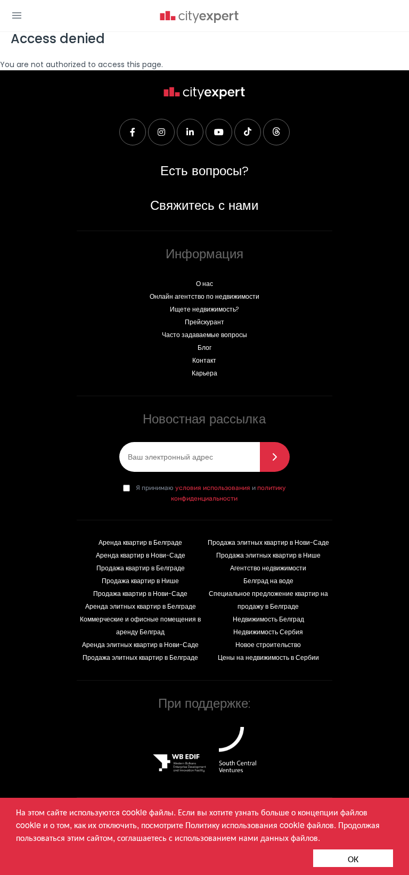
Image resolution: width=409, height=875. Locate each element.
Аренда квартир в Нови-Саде (140, 555)
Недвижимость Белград (268, 619)
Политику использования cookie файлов (259, 825)
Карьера (204, 373)
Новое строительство (268, 644)
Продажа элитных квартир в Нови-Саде (268, 542)
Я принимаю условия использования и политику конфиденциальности (206, 491)
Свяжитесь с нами (204, 205)
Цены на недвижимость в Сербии (268, 657)
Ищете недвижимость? (204, 309)
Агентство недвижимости (268, 568)
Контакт (204, 360)
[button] (17, 15)
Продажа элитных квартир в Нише (268, 555)
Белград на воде (268, 580)
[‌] (132, 132)
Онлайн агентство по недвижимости (204, 296)
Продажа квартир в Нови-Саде (140, 593)
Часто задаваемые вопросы (204, 334)
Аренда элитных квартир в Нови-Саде (140, 644)
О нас (204, 283)
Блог (204, 347)
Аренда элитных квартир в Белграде (140, 606)
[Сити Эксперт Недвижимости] (199, 18)
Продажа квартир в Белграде (140, 568)
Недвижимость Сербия (268, 631)
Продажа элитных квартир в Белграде (140, 657)
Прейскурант (204, 321)
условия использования (212, 488)
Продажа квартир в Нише (140, 580)
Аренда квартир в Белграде (140, 542)
